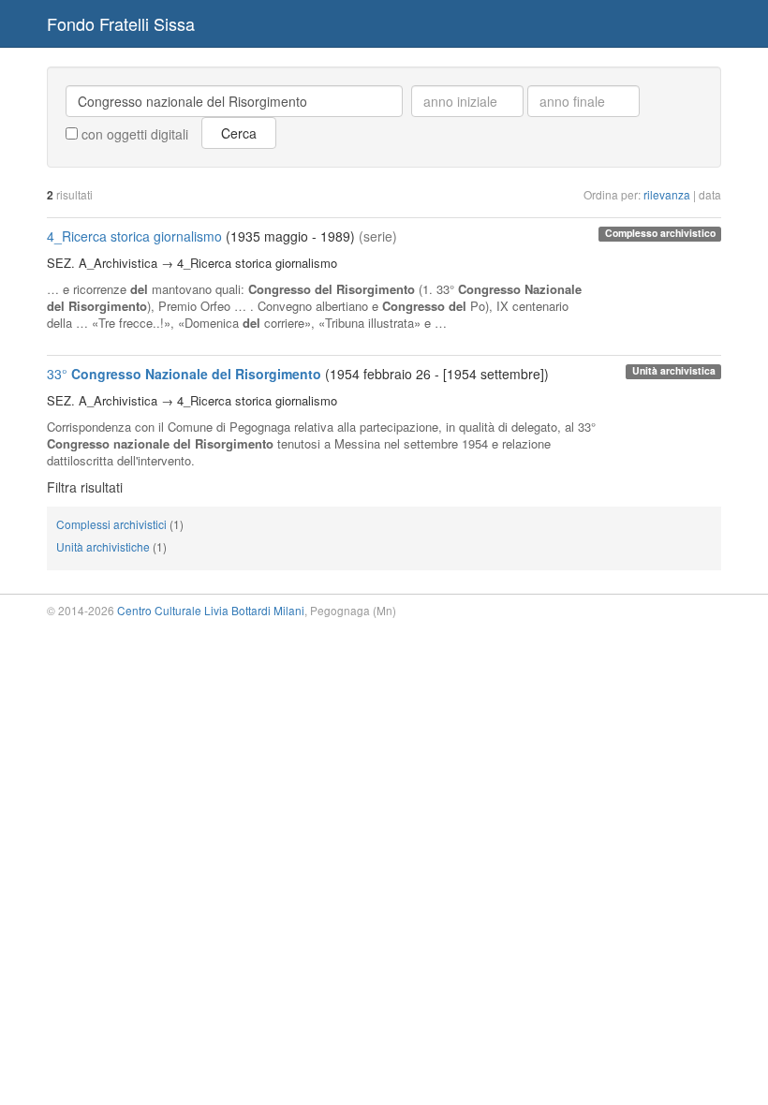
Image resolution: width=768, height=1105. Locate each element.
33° (184, 373)
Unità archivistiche (103, 546)
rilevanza (666, 194)
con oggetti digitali (133, 134)
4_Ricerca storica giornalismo (134, 236)
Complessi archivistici (111, 524)
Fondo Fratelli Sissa (121, 23)
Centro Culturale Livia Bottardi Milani (210, 610)
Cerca (239, 133)
